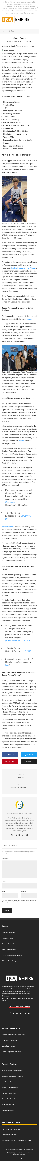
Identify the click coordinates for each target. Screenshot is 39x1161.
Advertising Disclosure (19, 1154)
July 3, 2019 (26, 651)
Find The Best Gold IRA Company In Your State (16, 1140)
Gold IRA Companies (8, 932)
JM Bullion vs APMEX (8, 1046)
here (7, 665)
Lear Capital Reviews (8, 1082)
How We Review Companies (11, 1129)
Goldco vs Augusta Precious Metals (13, 1034)
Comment (5, 858)
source (29, 319)
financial (21, 441)
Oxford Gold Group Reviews (11, 1099)
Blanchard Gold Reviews (9, 1093)
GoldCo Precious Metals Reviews (12, 1076)
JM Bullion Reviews (8, 1110)
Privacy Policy (11, 1153)
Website (23, 891)
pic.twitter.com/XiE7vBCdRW (17, 640)
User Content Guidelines (9, 1135)
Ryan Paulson (12, 41)
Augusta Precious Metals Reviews (12, 1070)
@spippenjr (10, 502)
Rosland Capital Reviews (10, 1087)
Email (4, 891)
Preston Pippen (8, 527)
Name (4, 881)
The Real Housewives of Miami (23, 268)
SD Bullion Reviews (8, 1104)
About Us (29, 1153)
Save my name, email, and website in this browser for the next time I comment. (19, 902)
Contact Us (21, 1153)
